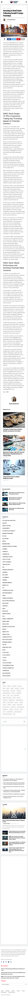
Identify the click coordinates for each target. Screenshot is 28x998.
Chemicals (5, 551)
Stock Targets (6, 655)
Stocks (4, 657)
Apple (8, 688)
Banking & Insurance (7, 533)
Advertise (7, 990)
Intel (12, 695)
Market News (5, 621)
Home (4, 8)
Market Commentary (7, 618)
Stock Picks (5, 652)
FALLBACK (19, 693)
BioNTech (17, 688)
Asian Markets (6, 528)
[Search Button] (24, 721)
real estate (11, 42)
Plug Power (19, 704)
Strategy (11, 709)
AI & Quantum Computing (8, 520)
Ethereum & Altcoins (7, 590)
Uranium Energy (17, 711)
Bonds (4, 541)
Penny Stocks (6, 634)
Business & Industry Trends (9, 546)
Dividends (4, 572)
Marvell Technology (7, 697)
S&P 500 (4, 644)
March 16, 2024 (6, 432)
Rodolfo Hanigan (6, 823)
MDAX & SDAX (5, 624)
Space (3, 649)
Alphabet (14, 686)
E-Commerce (5, 577)
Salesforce (5, 709)
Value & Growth (6, 675)
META (14, 697)
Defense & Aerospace (7, 569)
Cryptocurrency (6, 561)
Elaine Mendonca (11, 19)
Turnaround (5, 670)
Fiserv (4, 695)
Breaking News (9, 8)
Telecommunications (8, 665)
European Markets (7, 592)
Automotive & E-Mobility (8, 530)
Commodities (5, 554)
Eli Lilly (13, 693)
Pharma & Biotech (7, 637)
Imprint (23, 990)
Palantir (9, 704)
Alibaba (9, 686)
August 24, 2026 (13, 823)
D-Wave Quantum (6, 693)
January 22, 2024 (7, 21)
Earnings (4, 580)
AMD (4, 688)
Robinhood (13, 707)
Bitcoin (4, 536)
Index (3, 608)
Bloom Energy (6, 690)
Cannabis (4, 549)
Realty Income (6, 707)
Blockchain (5, 538)
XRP (14, 714)
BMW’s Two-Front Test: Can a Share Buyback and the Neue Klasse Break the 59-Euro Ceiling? (17, 838)
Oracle (4, 704)
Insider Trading (6, 613)
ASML (12, 688)
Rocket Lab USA (20, 707)
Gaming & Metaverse (7, 598)
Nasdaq (4, 629)
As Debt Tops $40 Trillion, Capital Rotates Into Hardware (14, 794)
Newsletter (5, 631)
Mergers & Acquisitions (8, 626)
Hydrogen (4, 605)
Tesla (21, 709)
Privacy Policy (3, 992)
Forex (3, 595)
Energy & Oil (5, 585)
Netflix (4, 702)
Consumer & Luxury (7, 556)
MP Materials (11, 700)
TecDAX (4, 660)
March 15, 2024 (6, 457)
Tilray (4, 711)
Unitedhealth (10, 711)
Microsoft (5, 700)
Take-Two (17, 709)
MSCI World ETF (19, 700)
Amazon (19, 686)
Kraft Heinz (16, 695)
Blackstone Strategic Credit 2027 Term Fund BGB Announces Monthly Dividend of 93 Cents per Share (13, 453)
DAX (3, 567)
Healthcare (5, 603)
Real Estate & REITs (7, 639)
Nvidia (16, 702)
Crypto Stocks (6, 559)
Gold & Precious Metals (8, 600)
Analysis (4, 523)
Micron (18, 697)
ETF (3, 587)
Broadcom (13, 690)
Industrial (5, 611)
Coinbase (19, 690)
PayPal (14, 704)
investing (5, 53)
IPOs (3, 616)
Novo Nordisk (10, 702)
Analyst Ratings (6, 525)
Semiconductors (6, 647)
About (2, 990)
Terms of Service (11, 992)
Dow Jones (5, 574)
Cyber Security (6, 564)
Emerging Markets (7, 582)
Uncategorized (6, 673)
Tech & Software (6, 662)
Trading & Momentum (8, 668)
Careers (13, 990)
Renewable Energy (7, 642)
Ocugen (21, 702)
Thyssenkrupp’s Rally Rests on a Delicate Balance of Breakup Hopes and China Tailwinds (17, 843)
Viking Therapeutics (7, 714)
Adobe (4, 686)
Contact (18, 990)
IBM (8, 695)
